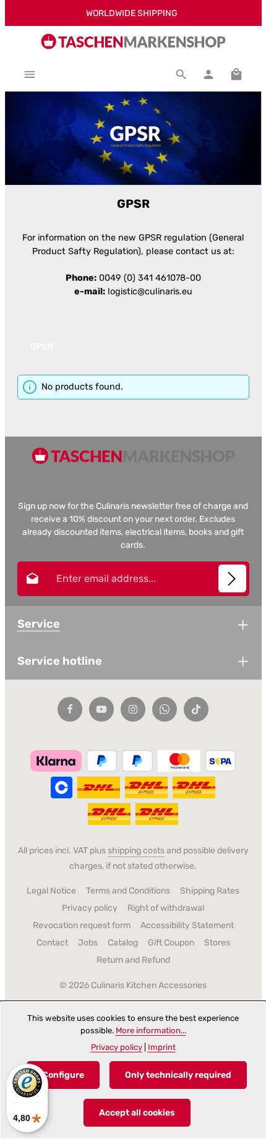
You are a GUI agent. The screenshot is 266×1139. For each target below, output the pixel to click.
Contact (52, 942)
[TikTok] (196, 709)
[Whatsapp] (164, 709)
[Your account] (208, 74)
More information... (151, 1030)
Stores (217, 942)
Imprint (162, 1047)
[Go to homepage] (133, 41)
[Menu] (29, 74)
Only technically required (178, 1075)
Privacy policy (90, 908)
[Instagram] (133, 709)
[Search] (181, 74)
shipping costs (136, 850)
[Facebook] (70, 709)
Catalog (123, 942)
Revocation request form (82, 925)
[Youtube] (101, 709)
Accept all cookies (137, 1112)
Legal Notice (51, 890)
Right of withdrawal (165, 908)
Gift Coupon (171, 942)
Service (38, 624)
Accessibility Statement (187, 925)
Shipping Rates (209, 890)
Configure (63, 1075)
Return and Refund (133, 960)
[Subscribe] (232, 578)
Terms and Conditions (128, 890)
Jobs (88, 942)
